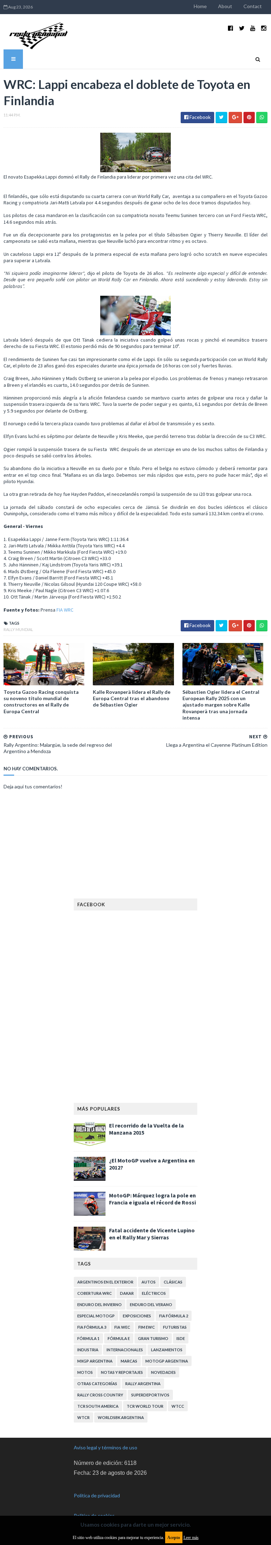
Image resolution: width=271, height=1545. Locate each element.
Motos (85, 1372)
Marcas (129, 1361)
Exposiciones (137, 1315)
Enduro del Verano (151, 1304)
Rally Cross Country (100, 1395)
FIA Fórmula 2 (173, 1315)
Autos (148, 1282)
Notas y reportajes (122, 1372)
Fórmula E (119, 1338)
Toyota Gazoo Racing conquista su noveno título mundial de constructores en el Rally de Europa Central (41, 701)
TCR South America (98, 1406)
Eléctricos (154, 1293)
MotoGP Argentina (166, 1361)
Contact (252, 6)
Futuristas (175, 1327)
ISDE (180, 1338)
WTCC (177, 1406)
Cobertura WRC (94, 1293)
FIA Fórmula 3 (91, 1327)
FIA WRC (64, 610)
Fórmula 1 (88, 1338)
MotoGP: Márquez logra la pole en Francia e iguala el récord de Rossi (152, 1199)
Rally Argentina (143, 1383)
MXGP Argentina (95, 1361)
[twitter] (242, 28)
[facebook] (230, 28)
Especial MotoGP (96, 1315)
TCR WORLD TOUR (145, 1406)
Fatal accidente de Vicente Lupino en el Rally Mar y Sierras (152, 1234)
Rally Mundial (18, 629)
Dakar (127, 1293)
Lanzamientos (166, 1349)
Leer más (191, 1537)
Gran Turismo (153, 1338)
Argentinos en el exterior (105, 1282)
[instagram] (263, 28)
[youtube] (253, 28)
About (225, 6)
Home (200, 6)
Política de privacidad (97, 1495)
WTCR (83, 1417)
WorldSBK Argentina (121, 1417)
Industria (87, 1349)
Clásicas (173, 1282)
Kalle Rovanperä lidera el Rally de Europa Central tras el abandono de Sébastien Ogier (131, 698)
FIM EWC (146, 1327)
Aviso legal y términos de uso (105, 1447)
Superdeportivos (150, 1395)
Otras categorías (97, 1383)
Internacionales (125, 1349)
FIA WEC (122, 1327)
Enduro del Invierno (99, 1304)
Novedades (163, 1372)
